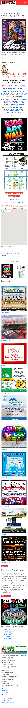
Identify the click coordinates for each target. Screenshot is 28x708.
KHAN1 (16, 89)
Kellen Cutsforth (8, 634)
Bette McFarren (8, 640)
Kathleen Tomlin (8, 641)
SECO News (8, 252)
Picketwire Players (9, 631)
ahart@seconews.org (8, 702)
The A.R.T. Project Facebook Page (14, 203)
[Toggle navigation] (25, 2)
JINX (24, 99)
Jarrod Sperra (8, 638)
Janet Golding (8, 633)
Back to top (23, 655)
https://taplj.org (14, 199)
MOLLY (24, 94)
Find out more (6, 595)
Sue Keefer (7, 636)
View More (4, 566)
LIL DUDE (14, 110)
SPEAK (14, 102)
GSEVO (20, 105)
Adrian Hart (7, 629)
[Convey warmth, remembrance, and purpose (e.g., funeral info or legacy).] (14, 407)
